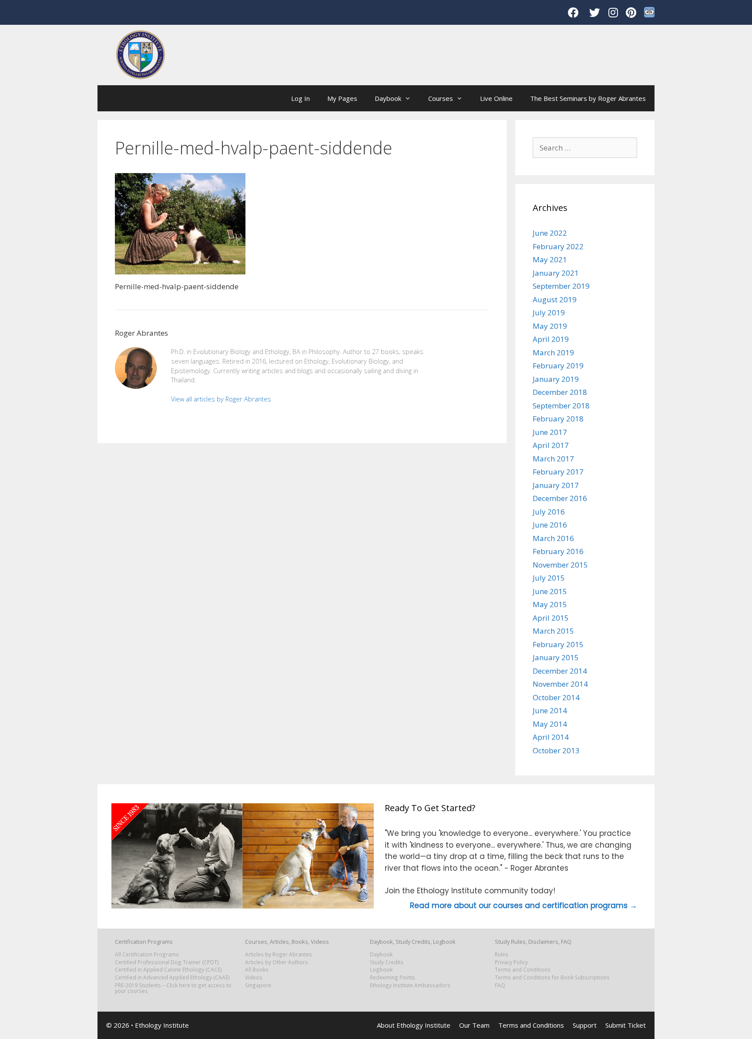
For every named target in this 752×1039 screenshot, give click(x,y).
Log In (300, 98)
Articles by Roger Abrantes (278, 954)
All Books (257, 969)
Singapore (258, 985)
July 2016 (549, 512)
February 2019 (558, 366)
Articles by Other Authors (276, 962)
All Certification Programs (147, 954)
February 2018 (558, 419)
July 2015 (549, 578)
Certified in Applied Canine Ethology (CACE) (168, 969)
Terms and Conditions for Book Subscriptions (552, 977)
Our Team (474, 1025)
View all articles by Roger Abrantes (221, 399)
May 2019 (550, 326)
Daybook (388, 98)
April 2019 (551, 339)
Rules (501, 954)
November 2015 (560, 565)
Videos (253, 977)
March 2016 (553, 538)
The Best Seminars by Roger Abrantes (588, 98)
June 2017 (550, 432)
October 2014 (556, 697)
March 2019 (553, 352)
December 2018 (560, 392)
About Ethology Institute (413, 1025)
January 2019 (556, 379)
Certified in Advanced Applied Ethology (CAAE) (172, 977)
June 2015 (550, 591)
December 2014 (560, 671)
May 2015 (550, 604)
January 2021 (556, 273)
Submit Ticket (625, 1025)
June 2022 (550, 233)
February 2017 (558, 472)
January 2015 (556, 657)
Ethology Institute (162, 1025)
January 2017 (556, 485)
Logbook (381, 969)
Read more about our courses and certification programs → (523, 905)
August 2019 (555, 299)
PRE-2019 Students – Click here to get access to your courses (173, 988)
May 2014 (550, 724)
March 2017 (553, 459)
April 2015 (551, 618)
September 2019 (561, 286)
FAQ (500, 985)
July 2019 (549, 312)
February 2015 (558, 644)
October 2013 (556, 750)
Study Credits (386, 962)
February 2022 (558, 246)
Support (585, 1025)
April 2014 (551, 737)
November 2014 (560, 684)
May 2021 (550, 259)
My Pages (342, 98)
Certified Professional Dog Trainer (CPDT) (167, 962)
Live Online (496, 98)
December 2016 (560, 498)
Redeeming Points (392, 977)
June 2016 (550, 525)
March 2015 (553, 631)
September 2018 (561, 406)
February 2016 (558, 551)
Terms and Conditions (523, 969)
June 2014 (550, 710)
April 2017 (551, 445)
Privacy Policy (511, 962)
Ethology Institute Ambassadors (410, 985)
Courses (440, 98)
